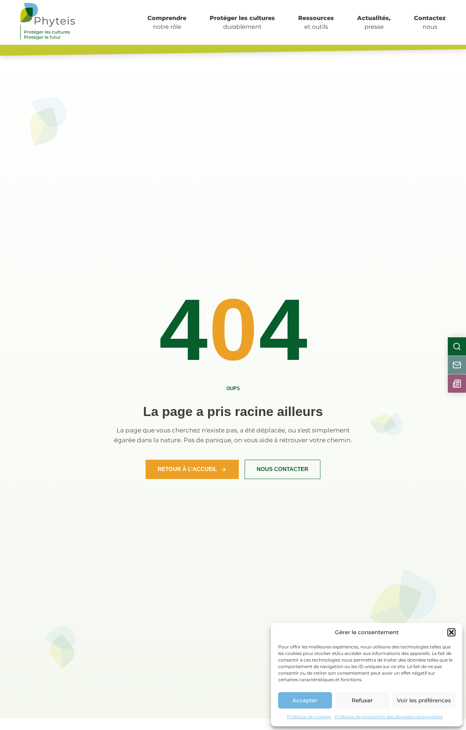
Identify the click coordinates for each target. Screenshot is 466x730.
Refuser (362, 700)
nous (430, 22)
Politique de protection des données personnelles (389, 716)
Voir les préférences (424, 700)
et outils (316, 22)
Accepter (304, 700)
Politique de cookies (309, 716)
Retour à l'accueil (187, 469)
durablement (242, 22)
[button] (451, 632)
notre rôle (166, 22)
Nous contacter (282, 469)
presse (374, 22)
